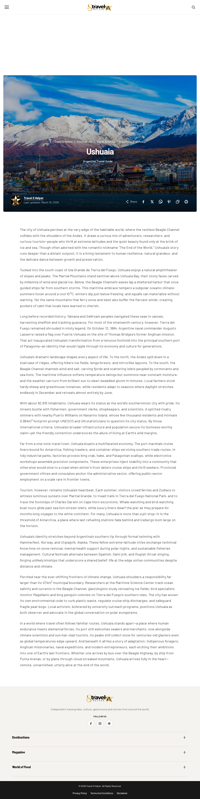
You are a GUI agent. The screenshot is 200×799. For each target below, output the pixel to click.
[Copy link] (177, 201)
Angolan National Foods (116, 775)
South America (106, 141)
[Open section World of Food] (184, 767)
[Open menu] (7, 7)
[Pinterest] (169, 201)
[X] (152, 201)
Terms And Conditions (101, 793)
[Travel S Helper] (100, 7)
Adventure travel (21, 760)
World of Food (21, 767)
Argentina (125, 141)
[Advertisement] (100, 43)
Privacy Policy (80, 793)
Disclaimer (122, 793)
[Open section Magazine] (184, 752)
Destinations (85, 141)
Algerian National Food (25, 775)
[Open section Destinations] (184, 737)
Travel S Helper (64, 141)
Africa (15, 745)
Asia (105, 745)
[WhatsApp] (160, 201)
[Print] (186, 201)
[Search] (193, 7)
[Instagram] (100, 723)
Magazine (18, 752)
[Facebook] (143, 201)
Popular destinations (114, 760)
